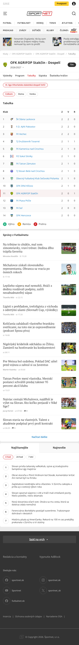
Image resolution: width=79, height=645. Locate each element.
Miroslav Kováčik (10, 256)
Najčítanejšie (19, 447)
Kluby (5, 54)
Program (19, 75)
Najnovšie (59, 447)
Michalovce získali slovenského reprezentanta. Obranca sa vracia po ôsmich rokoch (26, 269)
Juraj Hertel (8, 411)
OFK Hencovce (23, 215)
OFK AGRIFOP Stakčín (22, 54)
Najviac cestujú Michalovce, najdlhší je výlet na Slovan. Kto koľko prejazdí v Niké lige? (30, 403)
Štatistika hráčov (59, 75)
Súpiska (43, 75)
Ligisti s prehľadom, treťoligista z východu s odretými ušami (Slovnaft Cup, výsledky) (30, 308)
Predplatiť (62, 3)
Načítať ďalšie (39, 437)
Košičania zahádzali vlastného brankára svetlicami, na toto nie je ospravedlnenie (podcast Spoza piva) (29, 327)
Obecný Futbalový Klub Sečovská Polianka (37, 178)
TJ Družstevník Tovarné (28, 141)
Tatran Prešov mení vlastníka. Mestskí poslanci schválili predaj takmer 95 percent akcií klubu (27, 382)
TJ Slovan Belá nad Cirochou (30, 171)
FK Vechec (21, 134)
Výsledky (7, 75)
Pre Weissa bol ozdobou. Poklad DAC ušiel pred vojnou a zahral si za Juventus (30, 363)
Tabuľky (31, 75)
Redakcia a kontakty (15, 556)
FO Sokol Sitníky (24, 156)
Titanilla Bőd (8, 297)
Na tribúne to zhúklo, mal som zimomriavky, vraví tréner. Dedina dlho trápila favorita (28, 248)
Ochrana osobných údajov (28, 616)
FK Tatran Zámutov (26, 163)
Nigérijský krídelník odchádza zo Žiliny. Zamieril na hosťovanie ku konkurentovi (29, 346)
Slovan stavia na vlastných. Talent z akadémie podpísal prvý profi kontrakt (28, 421)
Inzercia (7, 616)
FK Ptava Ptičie (23, 200)
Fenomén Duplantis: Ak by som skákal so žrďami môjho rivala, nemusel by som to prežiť (30, 42)
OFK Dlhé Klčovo (24, 185)
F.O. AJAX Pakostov (25, 126)
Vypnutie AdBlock (50, 556)
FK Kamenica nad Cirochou (30, 148)
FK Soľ (19, 208)
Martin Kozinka (9, 369)
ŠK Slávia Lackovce (25, 119)
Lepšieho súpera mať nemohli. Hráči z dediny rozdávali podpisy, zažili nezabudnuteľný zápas (27, 289)
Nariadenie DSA (54, 616)
